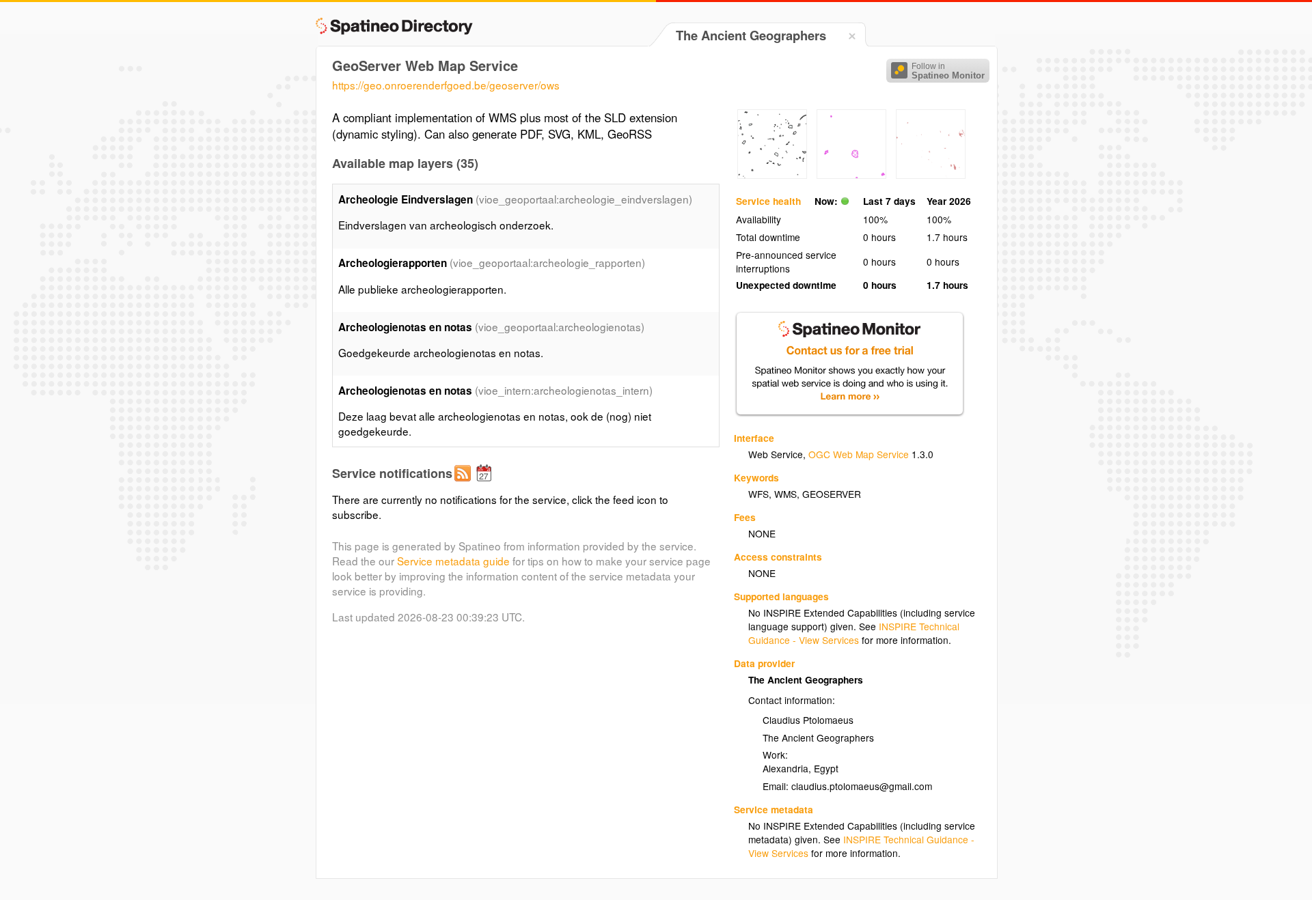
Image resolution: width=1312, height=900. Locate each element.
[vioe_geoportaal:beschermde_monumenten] (931, 175)
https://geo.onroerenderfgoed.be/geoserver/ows (446, 84)
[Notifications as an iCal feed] (486, 484)
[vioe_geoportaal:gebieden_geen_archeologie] (772, 175)
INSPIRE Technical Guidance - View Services (853, 633)
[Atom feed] (464, 484)
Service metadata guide (453, 560)
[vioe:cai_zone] (851, 175)
